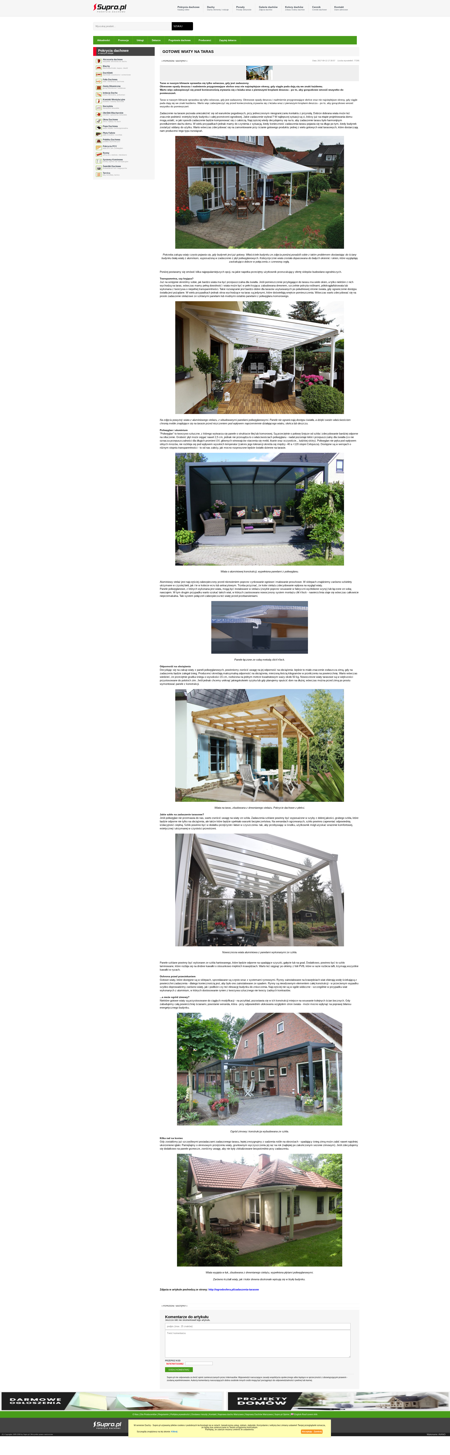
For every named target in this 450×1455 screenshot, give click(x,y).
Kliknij (174, 1431)
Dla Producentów (148, 1414)
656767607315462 (174, 1364)
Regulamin (163, 1414)
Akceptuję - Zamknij (312, 1431)
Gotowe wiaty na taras (188, 51)
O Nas (136, 1414)
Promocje (123, 40)
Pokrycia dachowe (189, 8)
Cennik (319, 8)
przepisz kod (173, 1361)
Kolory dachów (295, 8)
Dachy (218, 8)
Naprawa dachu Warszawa (231, 1414)
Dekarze (156, 40)
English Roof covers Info (305, 1414)
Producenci (205, 40)
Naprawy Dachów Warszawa (259, 1414)
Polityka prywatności (180, 1414)
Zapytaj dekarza (227, 40)
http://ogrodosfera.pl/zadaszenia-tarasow (233, 1289)
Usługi (140, 40)
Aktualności (103, 40)
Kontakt (341, 8)
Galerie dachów (268, 8)
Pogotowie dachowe (180, 40)
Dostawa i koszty (199, 1414)
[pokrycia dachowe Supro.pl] (109, 8)
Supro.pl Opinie (281, 1414)
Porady (243, 8)
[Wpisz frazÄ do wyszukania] (132, 26)
